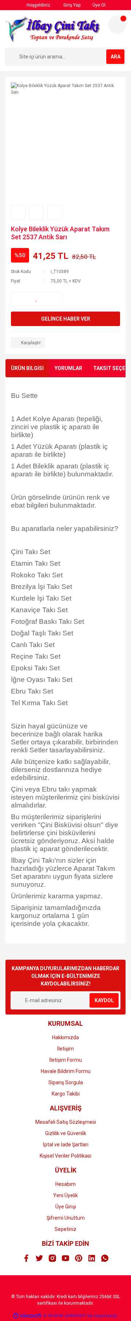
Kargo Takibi (66, 1094)
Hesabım (65, 1184)
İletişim (65, 1049)
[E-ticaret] (64, 1315)
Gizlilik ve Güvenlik (65, 1133)
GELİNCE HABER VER (65, 319)
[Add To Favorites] (36, 299)
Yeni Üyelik (65, 1195)
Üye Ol (98, 5)
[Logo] (53, 29)
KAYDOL (104, 1000)
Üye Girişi (65, 1207)
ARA (115, 57)
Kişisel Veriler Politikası (65, 1156)
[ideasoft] (27, 1315)
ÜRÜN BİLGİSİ (27, 368)
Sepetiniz (65, 1229)
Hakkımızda (65, 1037)
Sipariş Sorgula (65, 1082)
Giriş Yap (71, 5)
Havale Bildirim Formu (66, 1071)
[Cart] (117, 25)
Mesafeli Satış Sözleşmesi (65, 1122)
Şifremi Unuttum (66, 1218)
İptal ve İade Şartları (65, 1144)
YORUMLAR (68, 368)
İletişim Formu (65, 1060)
